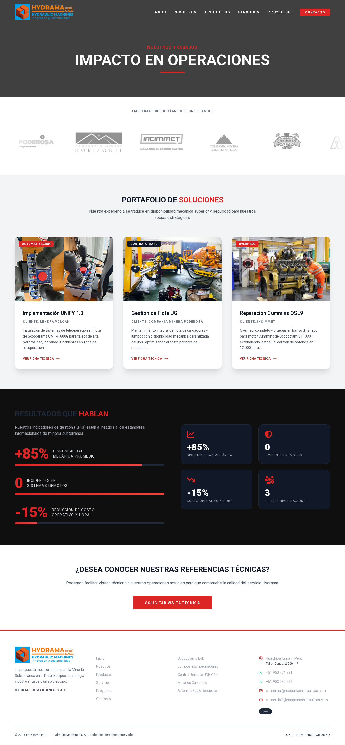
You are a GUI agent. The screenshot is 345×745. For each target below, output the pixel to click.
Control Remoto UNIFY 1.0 (198, 674)
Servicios (249, 12)
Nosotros (185, 12)
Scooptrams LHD (191, 658)
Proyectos (280, 12)
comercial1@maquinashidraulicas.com (297, 700)
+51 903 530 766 (279, 682)
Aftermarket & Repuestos (198, 691)
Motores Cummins (192, 683)
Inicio (160, 12)
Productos (217, 12)
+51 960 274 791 (279, 672)
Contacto (315, 12)
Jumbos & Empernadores (198, 666)
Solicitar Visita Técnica (172, 603)
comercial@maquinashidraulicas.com (296, 691)
